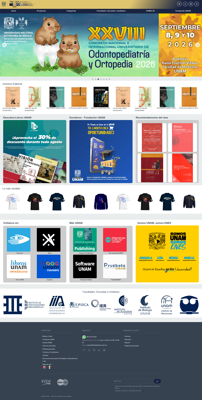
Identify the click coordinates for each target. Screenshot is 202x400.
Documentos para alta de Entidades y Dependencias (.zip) (60, 360)
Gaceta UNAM (47, 342)
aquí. (143, 390)
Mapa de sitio (47, 364)
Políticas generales (49, 349)
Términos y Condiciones (51, 352)
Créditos (45, 355)
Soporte (127, 342)
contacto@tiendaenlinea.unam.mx (96, 345)
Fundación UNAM (48, 339)
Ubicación (128, 339)
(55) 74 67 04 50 (91, 337)
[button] (179, 4)
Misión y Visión (47, 336)
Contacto (128, 336)
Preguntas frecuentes (132, 346)
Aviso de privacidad (49, 346)
